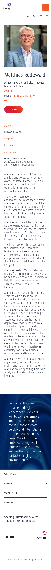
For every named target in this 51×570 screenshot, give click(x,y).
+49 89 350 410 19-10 (23, 95)
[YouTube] (12, 537)
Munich (8, 91)
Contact (13, 109)
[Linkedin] (5, 100)
